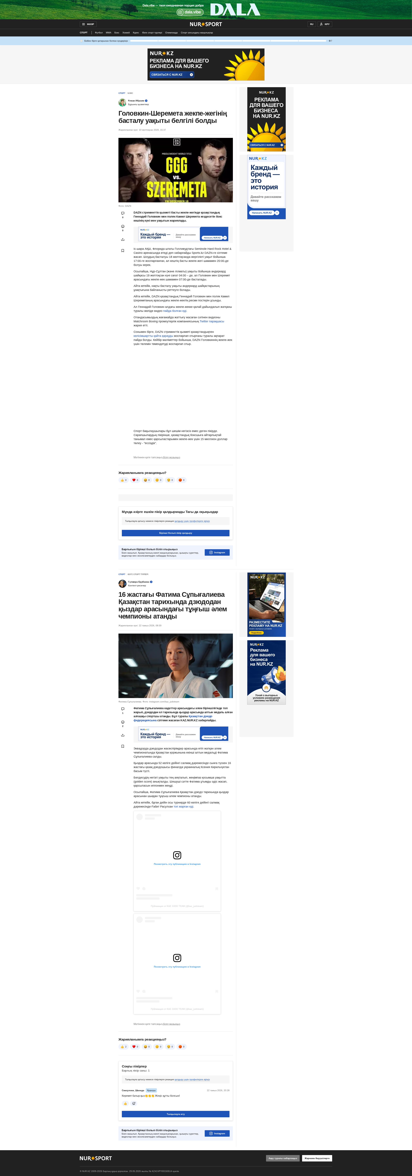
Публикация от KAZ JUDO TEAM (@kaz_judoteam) (177, 906)
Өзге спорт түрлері (152, 32)
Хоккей (126, 32)
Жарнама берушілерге (317, 1158)
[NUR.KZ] (206, 24)
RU (311, 24)
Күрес (136, 32)
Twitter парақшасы (212, 321)
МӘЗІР (90, 24)
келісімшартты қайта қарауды (153, 335)
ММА (108, 32)
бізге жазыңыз (171, 457)
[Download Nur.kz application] (206, 9)
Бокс (116, 32)
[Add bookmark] (123, 250)
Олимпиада (171, 32)
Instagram (219, 552)
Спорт (84, 32)
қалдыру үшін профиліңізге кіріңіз (192, 521)
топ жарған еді (183, 806)
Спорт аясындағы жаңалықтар (197, 32)
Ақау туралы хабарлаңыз (283, 1158)
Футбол (99, 32)
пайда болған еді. (175, 311)
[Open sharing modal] (122, 239)
